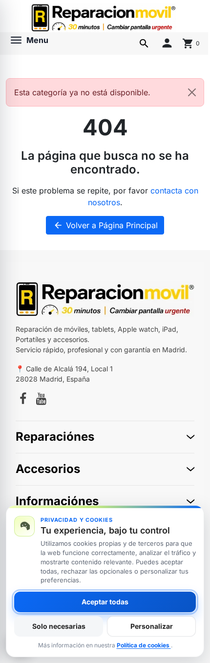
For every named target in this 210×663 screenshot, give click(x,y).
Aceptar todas (105, 602)
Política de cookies (144, 645)
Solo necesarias (58, 626)
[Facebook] (23, 400)
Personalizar (151, 626)
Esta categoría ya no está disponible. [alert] (82, 92)
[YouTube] (41, 400)
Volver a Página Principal (105, 225)
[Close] (192, 92)
